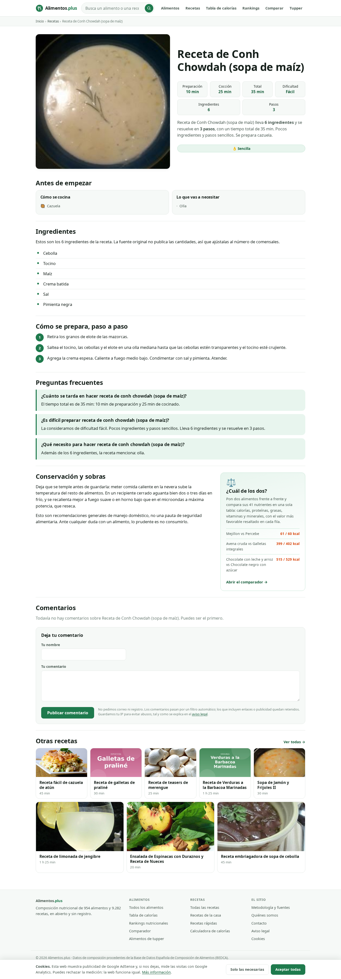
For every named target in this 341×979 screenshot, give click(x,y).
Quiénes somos (264, 915)
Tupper (296, 7)
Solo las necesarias (247, 969)
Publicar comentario (67, 713)
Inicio (40, 21)
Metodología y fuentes (270, 907)
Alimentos (170, 7)
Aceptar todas (288, 969)
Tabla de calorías (221, 7)
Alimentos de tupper (146, 938)
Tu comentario (53, 666)
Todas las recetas (204, 907)
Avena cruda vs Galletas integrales (262, 546)
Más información (156, 972)
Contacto (259, 923)
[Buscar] (149, 8)
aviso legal (199, 714)
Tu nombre (50, 644)
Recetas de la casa (205, 915)
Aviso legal (260, 930)
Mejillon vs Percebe (262, 533)
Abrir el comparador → (247, 581)
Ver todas (292, 741)
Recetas (192, 7)
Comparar (274, 7)
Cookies (258, 938)
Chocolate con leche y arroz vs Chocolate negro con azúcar (262, 565)
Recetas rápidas (203, 923)
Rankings (250, 7)
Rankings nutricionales (148, 923)
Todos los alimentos (146, 907)
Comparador (140, 930)
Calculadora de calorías (210, 930)
